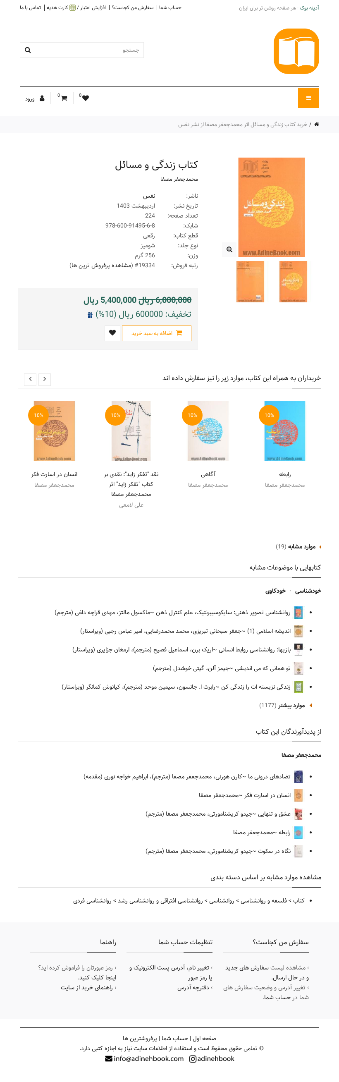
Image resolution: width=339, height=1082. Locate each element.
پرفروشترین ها (140, 1039)
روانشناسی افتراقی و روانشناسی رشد (160, 901)
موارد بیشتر (291, 706)
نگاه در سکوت (275, 851)
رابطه (285, 474)
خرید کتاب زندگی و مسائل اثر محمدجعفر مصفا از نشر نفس (243, 124)
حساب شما (170, 7)
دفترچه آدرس (193, 988)
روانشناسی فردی (92, 901)
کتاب (299, 901)
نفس (149, 196)
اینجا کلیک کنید (97, 978)
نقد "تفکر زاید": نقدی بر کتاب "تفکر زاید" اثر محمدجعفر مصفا (131, 484)
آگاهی (208, 474)
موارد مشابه (301, 547)
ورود (30, 98)
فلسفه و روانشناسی (264, 901)
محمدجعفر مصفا (179, 179)
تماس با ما (30, 7)
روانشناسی (221, 901)
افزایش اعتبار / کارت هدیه (76, 8)
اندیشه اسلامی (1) (269, 631)
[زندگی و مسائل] (229, 249)
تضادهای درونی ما (270, 777)
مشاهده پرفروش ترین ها (101, 265)
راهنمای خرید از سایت (87, 988)
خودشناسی (308, 591)
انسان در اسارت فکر (54, 474)
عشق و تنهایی (275, 814)
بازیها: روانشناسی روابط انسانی (255, 650)
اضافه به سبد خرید (152, 333)
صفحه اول (205, 1039)
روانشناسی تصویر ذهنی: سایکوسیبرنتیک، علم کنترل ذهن (224, 613)
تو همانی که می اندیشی (263, 668)
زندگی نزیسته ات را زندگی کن (256, 687)
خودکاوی (275, 591)
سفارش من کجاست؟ (132, 7)
